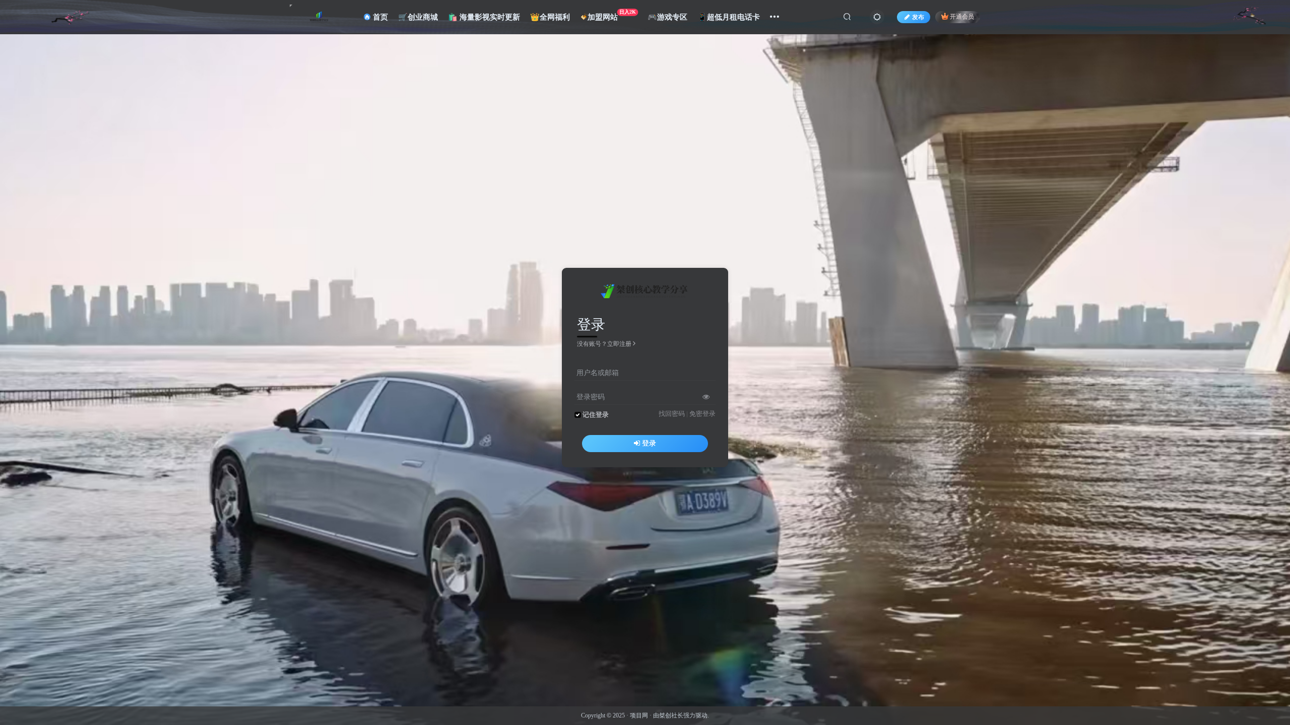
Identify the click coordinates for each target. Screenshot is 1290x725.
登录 (649, 443)
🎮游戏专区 (667, 17)
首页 (379, 17)
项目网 (639, 715)
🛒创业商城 (418, 17)
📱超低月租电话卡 (728, 17)
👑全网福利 (550, 17)
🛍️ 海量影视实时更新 (484, 17)
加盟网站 (612, 15)
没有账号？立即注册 (604, 343)
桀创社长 (671, 715)
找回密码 (672, 413)
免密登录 (702, 413)
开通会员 (962, 17)
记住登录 (596, 414)
